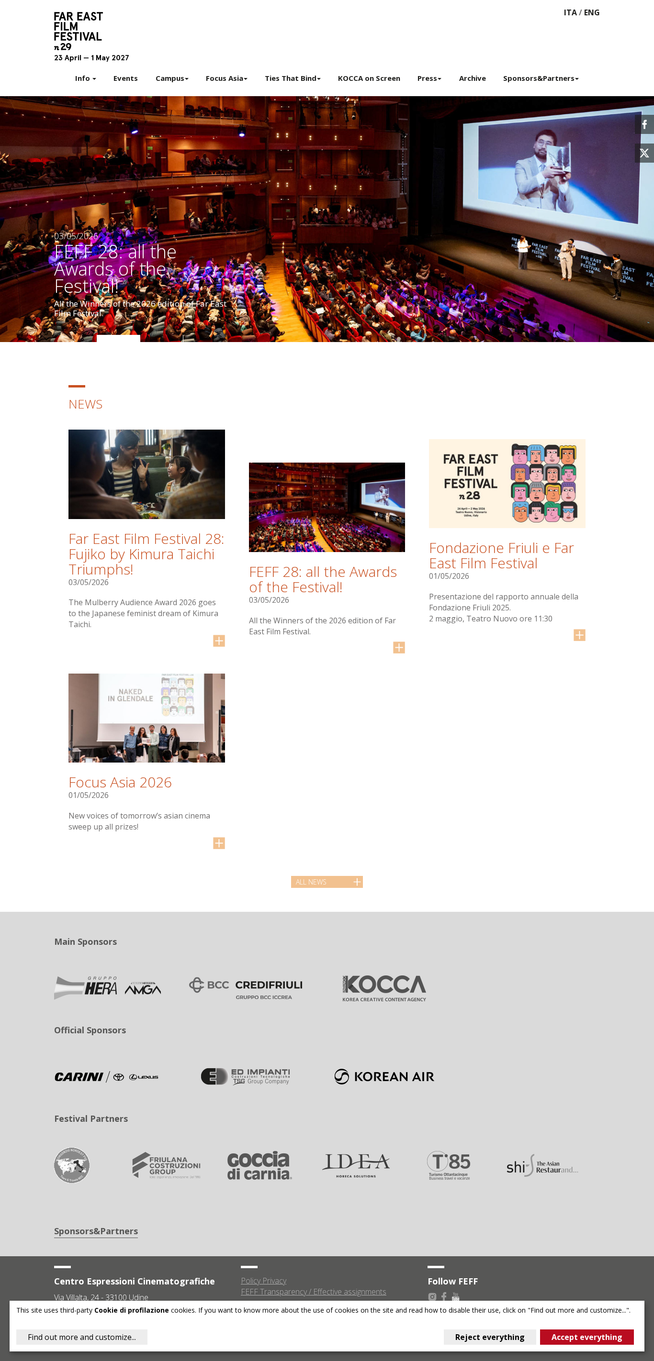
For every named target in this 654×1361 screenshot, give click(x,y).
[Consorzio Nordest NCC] (72, 1164)
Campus (170, 78)
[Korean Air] (384, 1076)
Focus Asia (224, 78)
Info (83, 78)
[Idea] (354, 1164)
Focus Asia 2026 (120, 782)
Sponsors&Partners (539, 78)
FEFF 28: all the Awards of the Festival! (323, 579)
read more (219, 641)
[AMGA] (107, 987)
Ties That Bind (290, 78)
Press (427, 78)
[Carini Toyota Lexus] (107, 1076)
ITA (570, 12)
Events (125, 78)
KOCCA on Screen (369, 78)
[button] (75, 338)
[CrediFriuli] (245, 987)
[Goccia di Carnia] (260, 1164)
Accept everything (587, 1337)
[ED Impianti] (245, 1076)
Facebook (444, 1297)
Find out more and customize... (82, 1337)
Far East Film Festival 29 (83, 31)
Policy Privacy (263, 1280)
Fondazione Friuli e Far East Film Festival (501, 555)
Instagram (432, 1297)
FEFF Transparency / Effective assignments (313, 1291)
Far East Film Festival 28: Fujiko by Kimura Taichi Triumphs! (146, 554)
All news (311, 881)
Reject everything (490, 1337)
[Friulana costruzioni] (166, 1164)
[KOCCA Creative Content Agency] (384, 987)
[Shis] (542, 1164)
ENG (592, 12)
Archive (472, 78)
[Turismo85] (448, 1164)
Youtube (455, 1297)
